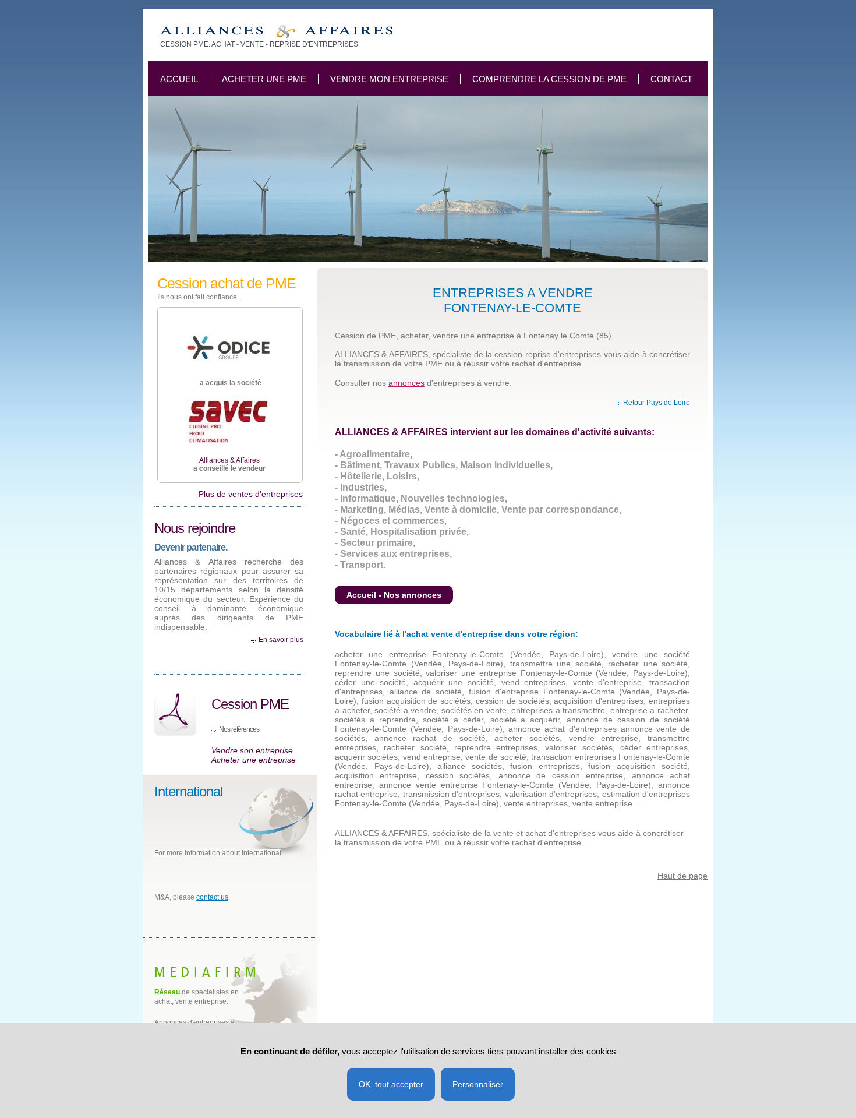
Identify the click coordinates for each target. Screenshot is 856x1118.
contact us (212, 897)
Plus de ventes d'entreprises (251, 494)
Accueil (179, 79)
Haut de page (682, 875)
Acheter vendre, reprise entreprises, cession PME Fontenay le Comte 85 (276, 31)
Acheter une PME (264, 79)
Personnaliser (477, 1084)
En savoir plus (281, 640)
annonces (406, 382)
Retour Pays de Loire (656, 402)
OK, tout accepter (391, 1084)
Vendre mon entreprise (389, 79)
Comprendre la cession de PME (549, 79)
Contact (671, 79)
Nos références (239, 729)
